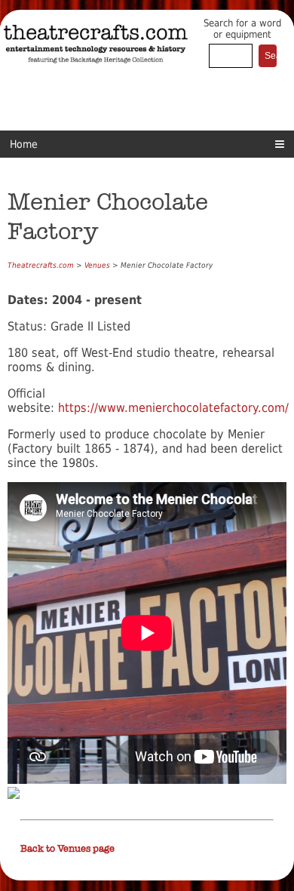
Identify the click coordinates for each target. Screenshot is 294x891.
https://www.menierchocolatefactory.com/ (173, 408)
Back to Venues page (67, 849)
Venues (97, 265)
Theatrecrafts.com (41, 265)
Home (24, 144)
